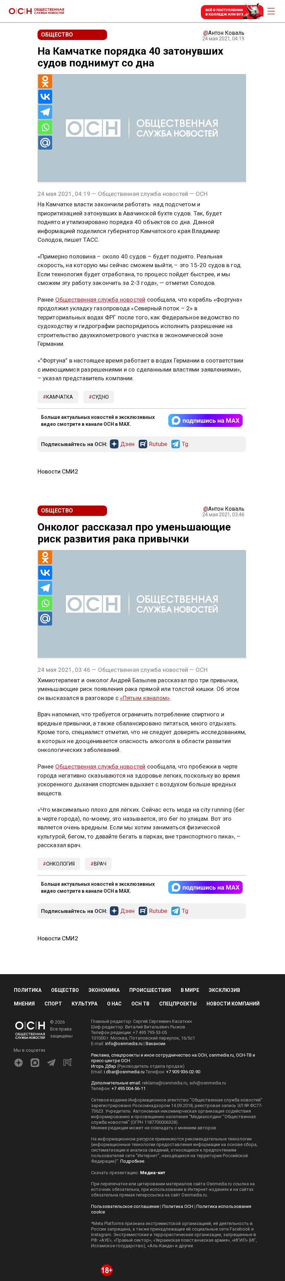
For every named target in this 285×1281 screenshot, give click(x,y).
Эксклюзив (224, 990)
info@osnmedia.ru (123, 1043)
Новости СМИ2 (58, 471)
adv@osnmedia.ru (207, 1082)
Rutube (158, 444)
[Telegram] (45, 112)
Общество (65, 990)
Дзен (127, 444)
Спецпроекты (178, 1003)
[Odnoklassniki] (45, 81)
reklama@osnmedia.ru (164, 1082)
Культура (84, 1003)
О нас (114, 1003)
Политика (27, 990)
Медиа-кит (152, 1172)
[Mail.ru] (45, 143)
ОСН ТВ (140, 1003)
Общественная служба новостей (100, 299)
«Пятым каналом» (145, 697)
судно (100, 397)
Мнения (24, 1003)
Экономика (104, 990)
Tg (185, 444)
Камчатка (59, 397)
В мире (190, 990)
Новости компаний (233, 1003)
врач (100, 864)
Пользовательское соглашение (125, 1206)
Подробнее (132, 1161)
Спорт (53, 1003)
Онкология (60, 864)
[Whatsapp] (45, 127)
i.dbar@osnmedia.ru (124, 1071)
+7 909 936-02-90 (183, 1071)
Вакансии (155, 1043)
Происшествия (150, 990)
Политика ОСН (177, 1206)
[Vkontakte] (45, 97)
